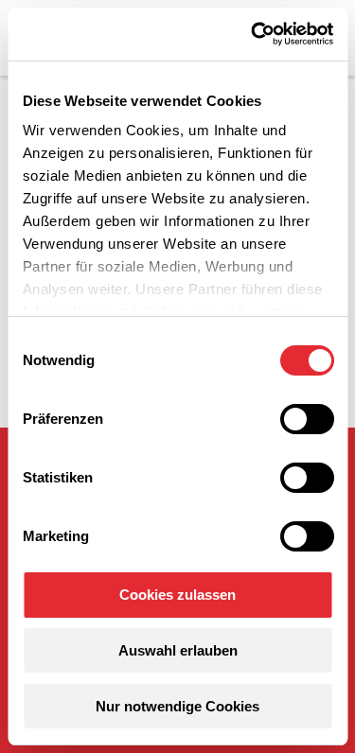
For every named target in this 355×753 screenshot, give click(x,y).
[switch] (306, 419)
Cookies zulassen (177, 595)
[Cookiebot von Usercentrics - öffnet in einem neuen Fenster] (252, 34)
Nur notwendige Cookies (177, 706)
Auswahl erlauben (178, 650)
